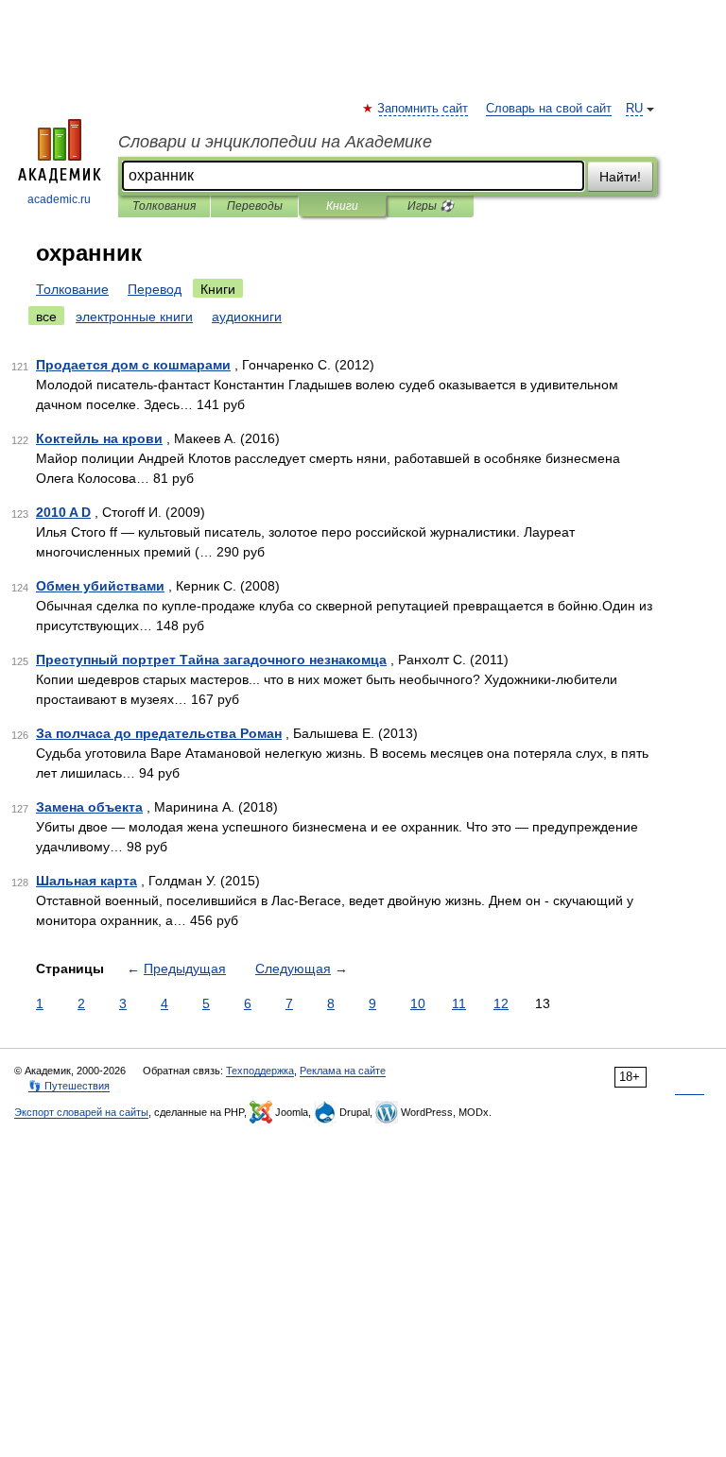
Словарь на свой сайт (549, 108)
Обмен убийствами (100, 585)
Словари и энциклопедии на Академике (275, 141)
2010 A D (63, 512)
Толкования (164, 206)
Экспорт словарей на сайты (81, 1112)
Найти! (620, 176)
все (46, 316)
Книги (342, 206)
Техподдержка (260, 1070)
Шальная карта (86, 880)
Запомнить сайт (423, 108)
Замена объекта (89, 806)
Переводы (255, 206)
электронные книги (134, 316)
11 (459, 1003)
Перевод (155, 289)
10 (417, 1003)
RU (634, 108)
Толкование (72, 289)
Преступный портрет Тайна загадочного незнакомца (211, 659)
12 (501, 1003)
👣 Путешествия (69, 1085)
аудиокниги (247, 316)
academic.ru (59, 199)
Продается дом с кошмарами (133, 364)
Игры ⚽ (430, 206)
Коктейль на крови (99, 438)
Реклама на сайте (343, 1070)
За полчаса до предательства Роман (159, 733)
